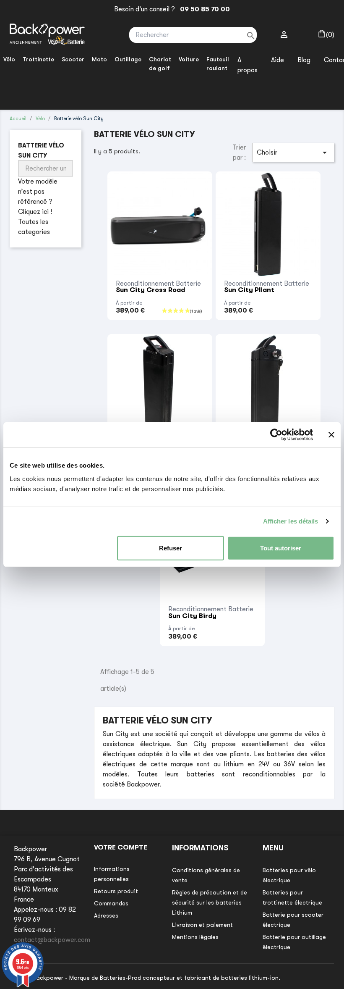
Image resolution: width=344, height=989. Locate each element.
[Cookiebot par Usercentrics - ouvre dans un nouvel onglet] (276, 435)
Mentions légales (195, 937)
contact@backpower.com (52, 940)
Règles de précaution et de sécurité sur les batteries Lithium (209, 902)
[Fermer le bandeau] (331, 435)
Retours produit (116, 891)
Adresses (106, 915)
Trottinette (38, 59)
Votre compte (120, 847)
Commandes (111, 903)
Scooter (73, 59)
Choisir (293, 152)
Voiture (189, 59)
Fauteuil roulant (217, 63)
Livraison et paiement (202, 924)
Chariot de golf (160, 63)
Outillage (128, 59)
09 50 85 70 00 (203, 9)
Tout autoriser (280, 547)
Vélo (9, 59)
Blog (303, 60)
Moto (99, 59)
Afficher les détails (290, 521)
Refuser (170, 547)
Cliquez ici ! (35, 212)
